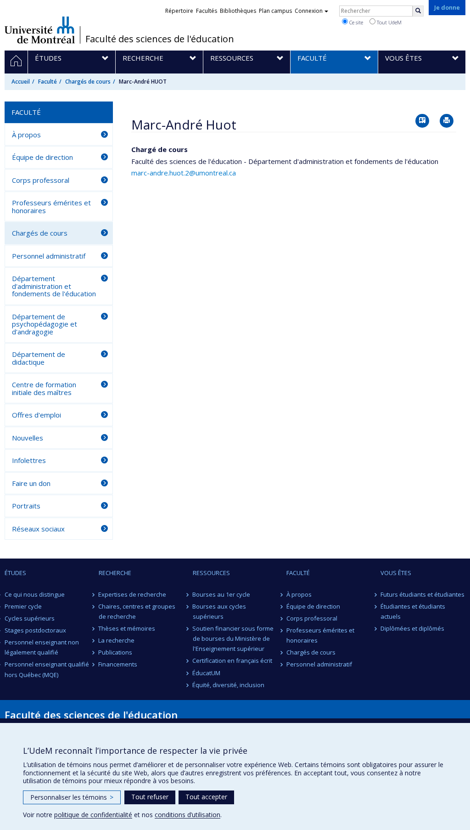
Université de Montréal (40, 30)
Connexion (309, 11)
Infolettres (29, 460)
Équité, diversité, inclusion (229, 685)
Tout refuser (149, 796)
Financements (118, 664)
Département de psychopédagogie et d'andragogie (44, 324)
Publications (116, 652)
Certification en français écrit (233, 660)
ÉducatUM (207, 673)
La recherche (117, 640)
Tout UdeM (388, 22)
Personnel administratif (48, 255)
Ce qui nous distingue (35, 594)
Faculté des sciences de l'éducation (159, 39)
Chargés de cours (88, 81)
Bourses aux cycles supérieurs (219, 611)
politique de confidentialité (93, 814)
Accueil (20, 81)
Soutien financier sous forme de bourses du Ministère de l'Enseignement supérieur (233, 638)
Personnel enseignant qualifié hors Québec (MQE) (47, 669)
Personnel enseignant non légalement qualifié (42, 647)
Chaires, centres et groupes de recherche (137, 611)
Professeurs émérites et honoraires (51, 206)
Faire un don (31, 483)
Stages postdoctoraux (35, 630)
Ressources (211, 573)
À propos (26, 134)
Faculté (47, 81)
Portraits (26, 505)
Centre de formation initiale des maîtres (44, 388)
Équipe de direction (42, 157)
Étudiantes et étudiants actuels (412, 611)
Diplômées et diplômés (412, 628)
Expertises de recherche (133, 594)
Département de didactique (38, 358)
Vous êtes (395, 573)
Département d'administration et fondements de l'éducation (54, 286)
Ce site (355, 22)
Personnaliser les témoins (71, 797)
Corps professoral (40, 180)
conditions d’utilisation (187, 814)
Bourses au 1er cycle (222, 594)
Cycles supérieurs (30, 618)
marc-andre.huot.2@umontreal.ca (183, 172)
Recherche (115, 573)
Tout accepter (206, 796)
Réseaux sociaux (38, 528)
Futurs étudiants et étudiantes (422, 594)
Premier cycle (23, 606)
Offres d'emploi (36, 414)
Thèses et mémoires (127, 628)
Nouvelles (27, 437)
